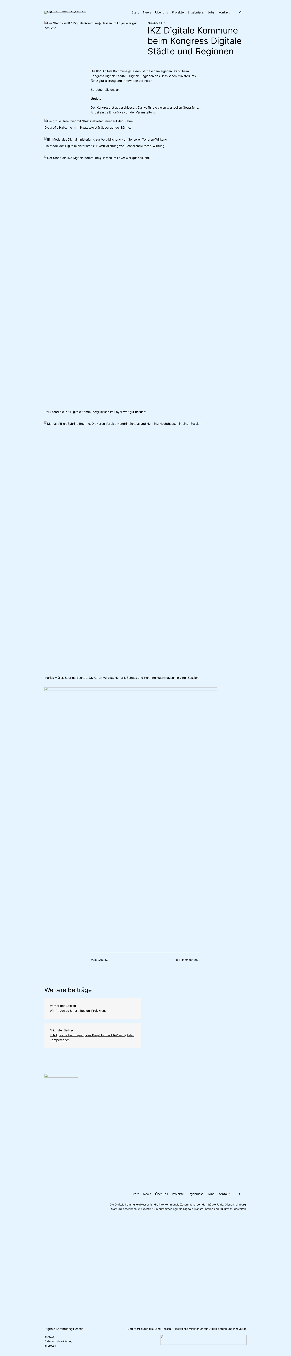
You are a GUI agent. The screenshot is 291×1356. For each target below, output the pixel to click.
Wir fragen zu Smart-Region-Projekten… (78, 1010)
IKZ (163, 23)
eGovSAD (154, 23)
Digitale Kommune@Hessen (64, 1329)
